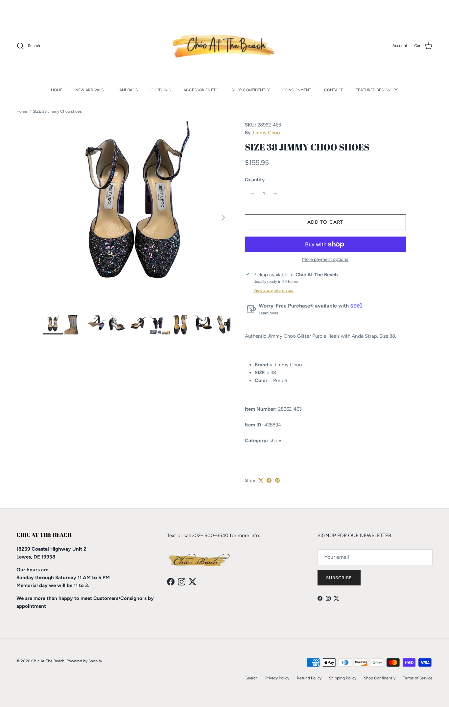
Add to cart (325, 222)
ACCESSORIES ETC (201, 90)
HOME (56, 90)
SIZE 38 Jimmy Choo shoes (57, 111)
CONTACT (333, 90)
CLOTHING (161, 90)
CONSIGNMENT (296, 90)
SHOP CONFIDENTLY (250, 90)
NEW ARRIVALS (89, 90)
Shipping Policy (342, 678)
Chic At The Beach (47, 661)
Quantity (255, 180)
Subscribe (339, 577)
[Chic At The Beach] (225, 46)
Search (252, 678)
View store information (274, 290)
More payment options (325, 259)
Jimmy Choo (266, 133)
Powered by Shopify (84, 661)
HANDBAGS (127, 90)
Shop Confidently (379, 678)
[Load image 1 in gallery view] (136, 214)
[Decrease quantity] (251, 193)
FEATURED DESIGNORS (377, 90)
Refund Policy (309, 678)
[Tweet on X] (260, 480)
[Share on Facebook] (269, 480)
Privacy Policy (277, 678)
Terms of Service (418, 678)
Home (21, 111)
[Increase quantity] (277, 193)
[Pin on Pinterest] (277, 480)
